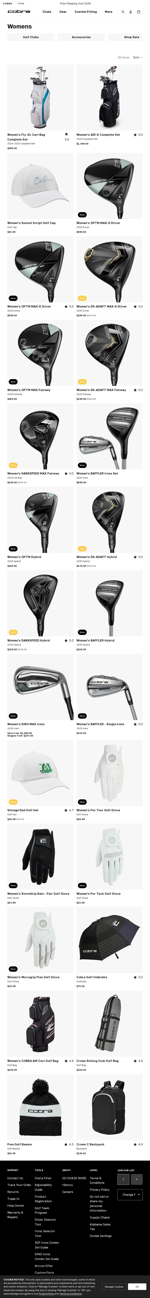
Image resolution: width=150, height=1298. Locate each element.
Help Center (15, 1205)
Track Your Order (19, 1185)
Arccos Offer (44, 1266)
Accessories (81, 37)
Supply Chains (100, 1217)
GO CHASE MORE (74, 1178)
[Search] (123, 12)
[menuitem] (108, 12)
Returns (13, 1192)
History (67, 1185)
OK (137, 1286)
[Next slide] (68, 98)
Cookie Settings (101, 1236)
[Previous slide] (12, 98)
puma (21, 3)
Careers (67, 1192)
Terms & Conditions (70, 1293)
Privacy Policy (100, 1189)
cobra (7, 3)
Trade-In (13, 1199)
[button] (86, 12)
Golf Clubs (31, 37)
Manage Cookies (114, 1286)
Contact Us (15, 1178)
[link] (47, 12)
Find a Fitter (43, 1178)
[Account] (131, 12)
